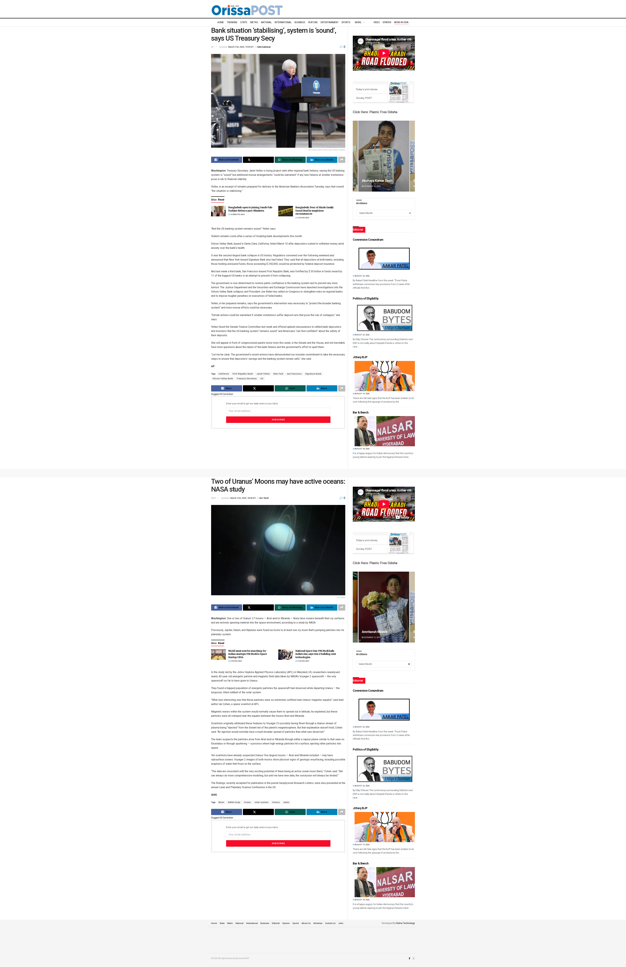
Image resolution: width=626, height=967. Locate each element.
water (286, 802)
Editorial (276, 923)
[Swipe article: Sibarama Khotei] (383, 156)
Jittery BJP (360, 357)
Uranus (276, 802)
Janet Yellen (263, 374)
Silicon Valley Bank (223, 378)
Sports (346, 22)
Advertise (317, 923)
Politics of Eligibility (366, 298)
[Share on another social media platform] (341, 160)
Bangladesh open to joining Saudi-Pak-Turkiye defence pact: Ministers (250, 209)
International (283, 22)
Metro (254, 22)
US (262, 378)
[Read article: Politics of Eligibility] (385, 317)
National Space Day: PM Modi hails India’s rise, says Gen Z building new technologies (315, 654)
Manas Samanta (390, 632)
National (266, 22)
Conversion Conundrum (368, 239)
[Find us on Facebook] (409, 958)
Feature (313, 22)
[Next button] (412, 156)
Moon (221, 802)
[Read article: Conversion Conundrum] (385, 258)
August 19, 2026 (361, 394)
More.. (358, 22)
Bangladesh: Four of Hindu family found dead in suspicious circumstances (314, 210)
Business (300, 22)
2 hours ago (236, 661)
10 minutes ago (237, 214)
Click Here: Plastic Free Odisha (375, 112)
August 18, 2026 (361, 449)
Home (220, 22)
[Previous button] (355, 156)
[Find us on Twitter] (413, 958)
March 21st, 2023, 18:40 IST (243, 498)
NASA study (234, 802)
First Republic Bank (243, 374)
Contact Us (330, 923)
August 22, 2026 (361, 335)
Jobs (340, 923)
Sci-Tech (264, 498)
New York (278, 374)
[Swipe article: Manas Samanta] (401, 607)
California (224, 374)
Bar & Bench (360, 412)
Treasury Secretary (247, 378)
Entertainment (330, 22)
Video (376, 22)
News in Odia (401, 22)
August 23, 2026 (361, 276)
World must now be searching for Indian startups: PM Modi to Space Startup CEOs (247, 654)
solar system (261, 802)
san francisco (294, 374)
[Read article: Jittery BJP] (385, 376)
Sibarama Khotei (373, 181)
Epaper (387, 22)
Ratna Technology (405, 923)
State (243, 22)
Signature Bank (313, 374)
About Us (306, 923)
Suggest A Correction (222, 394)
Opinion (286, 923)
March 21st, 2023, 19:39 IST (241, 47)
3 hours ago (303, 218)
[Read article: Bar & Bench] (385, 431)
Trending (232, 22)
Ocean (247, 802)
